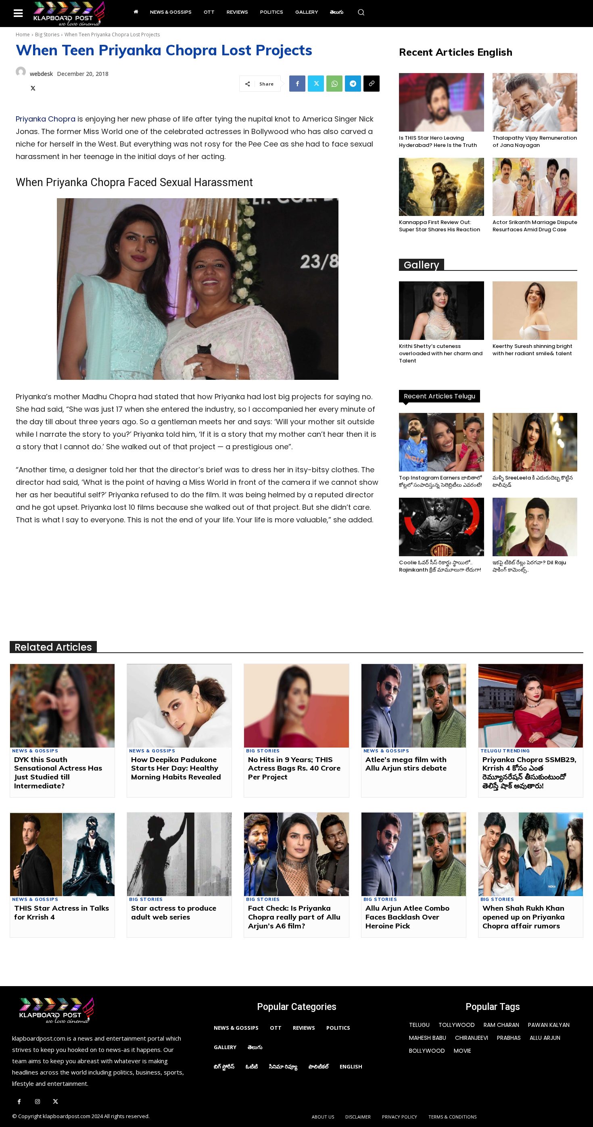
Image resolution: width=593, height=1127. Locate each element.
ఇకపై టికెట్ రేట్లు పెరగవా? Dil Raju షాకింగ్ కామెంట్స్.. (529, 566)
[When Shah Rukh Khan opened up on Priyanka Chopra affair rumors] (530, 854)
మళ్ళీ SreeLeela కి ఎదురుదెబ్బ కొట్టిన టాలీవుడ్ (533, 481)
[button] (361, 12)
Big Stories (47, 34)
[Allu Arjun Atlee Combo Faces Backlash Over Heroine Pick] (413, 854)
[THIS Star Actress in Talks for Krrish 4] (62, 854)
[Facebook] (297, 83)
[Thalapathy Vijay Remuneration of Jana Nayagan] (535, 102)
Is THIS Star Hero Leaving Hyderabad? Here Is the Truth (438, 141)
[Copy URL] (371, 83)
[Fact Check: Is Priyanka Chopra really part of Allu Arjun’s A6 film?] (296, 854)
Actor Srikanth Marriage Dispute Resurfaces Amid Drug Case (535, 225)
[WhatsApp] (334, 83)
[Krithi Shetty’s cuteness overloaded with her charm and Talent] (441, 310)
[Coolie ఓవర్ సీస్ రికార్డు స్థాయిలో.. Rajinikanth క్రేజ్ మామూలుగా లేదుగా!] (441, 527)
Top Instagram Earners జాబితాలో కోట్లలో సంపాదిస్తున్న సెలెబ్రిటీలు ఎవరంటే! (440, 481)
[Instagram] (37, 1102)
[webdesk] (21, 80)
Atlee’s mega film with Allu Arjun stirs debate (406, 764)
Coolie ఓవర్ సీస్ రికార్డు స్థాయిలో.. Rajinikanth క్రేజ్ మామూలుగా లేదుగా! (440, 566)
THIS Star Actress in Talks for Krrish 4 (61, 912)
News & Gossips (35, 751)
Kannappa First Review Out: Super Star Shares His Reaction (439, 225)
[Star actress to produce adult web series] (179, 854)
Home (23, 34)
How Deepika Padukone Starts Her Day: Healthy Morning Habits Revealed (176, 768)
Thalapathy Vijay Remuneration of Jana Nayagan (535, 141)
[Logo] (69, 13)
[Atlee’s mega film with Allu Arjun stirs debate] (413, 706)
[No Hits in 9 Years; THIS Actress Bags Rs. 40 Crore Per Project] (296, 706)
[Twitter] (33, 87)
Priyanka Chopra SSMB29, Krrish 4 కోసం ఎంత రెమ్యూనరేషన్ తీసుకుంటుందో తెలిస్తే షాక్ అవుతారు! (529, 772)
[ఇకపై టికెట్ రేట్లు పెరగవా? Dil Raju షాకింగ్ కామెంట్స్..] (535, 527)
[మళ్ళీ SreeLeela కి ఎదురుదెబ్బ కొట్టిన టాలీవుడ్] (535, 442)
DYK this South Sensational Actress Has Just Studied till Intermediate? (58, 772)
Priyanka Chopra (45, 119)
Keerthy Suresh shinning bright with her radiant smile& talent (532, 349)
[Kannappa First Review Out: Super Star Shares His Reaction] (441, 187)
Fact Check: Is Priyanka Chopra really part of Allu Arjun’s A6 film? (294, 916)
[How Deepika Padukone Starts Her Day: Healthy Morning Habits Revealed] (179, 706)
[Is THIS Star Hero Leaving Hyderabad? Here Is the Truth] (441, 102)
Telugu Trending (505, 751)
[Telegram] (353, 83)
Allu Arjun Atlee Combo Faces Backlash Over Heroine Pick (407, 916)
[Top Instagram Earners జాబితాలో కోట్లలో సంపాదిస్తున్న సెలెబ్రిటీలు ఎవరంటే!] (441, 442)
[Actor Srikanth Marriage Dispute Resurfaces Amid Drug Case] (535, 187)
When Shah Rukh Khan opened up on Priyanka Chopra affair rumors (523, 916)
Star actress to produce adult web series (173, 912)
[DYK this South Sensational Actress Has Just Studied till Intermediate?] (62, 706)
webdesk (41, 74)
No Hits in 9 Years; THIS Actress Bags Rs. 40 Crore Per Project (294, 768)
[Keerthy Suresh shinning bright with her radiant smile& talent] (535, 310)
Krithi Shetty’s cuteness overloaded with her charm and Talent (440, 353)
